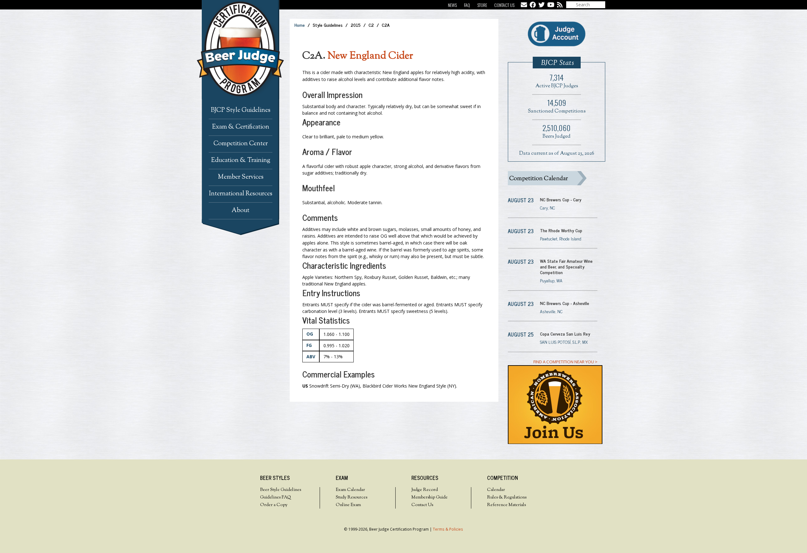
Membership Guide (429, 497)
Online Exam (348, 505)
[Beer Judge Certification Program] (245, 49)
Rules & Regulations (506, 497)
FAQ (467, 5)
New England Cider (370, 56)
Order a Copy (273, 505)
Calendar (496, 490)
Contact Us (504, 5)
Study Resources (351, 497)
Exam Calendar (350, 490)
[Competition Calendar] (552, 178)
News (452, 5)
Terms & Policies (448, 529)
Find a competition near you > (565, 362)
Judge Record (424, 490)
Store (482, 5)
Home (299, 24)
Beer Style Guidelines (280, 490)
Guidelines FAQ (275, 497)
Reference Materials (506, 505)
